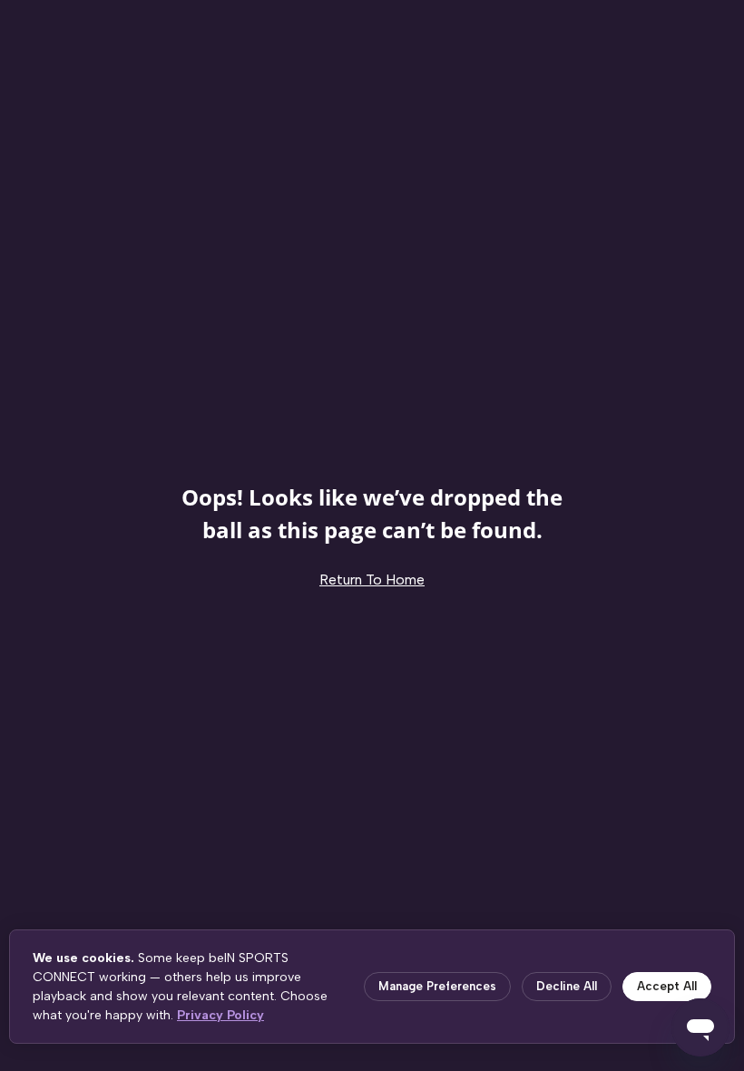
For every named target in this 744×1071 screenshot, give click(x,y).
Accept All (667, 986)
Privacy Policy (220, 1015)
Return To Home (372, 579)
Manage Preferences (437, 986)
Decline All (566, 986)
